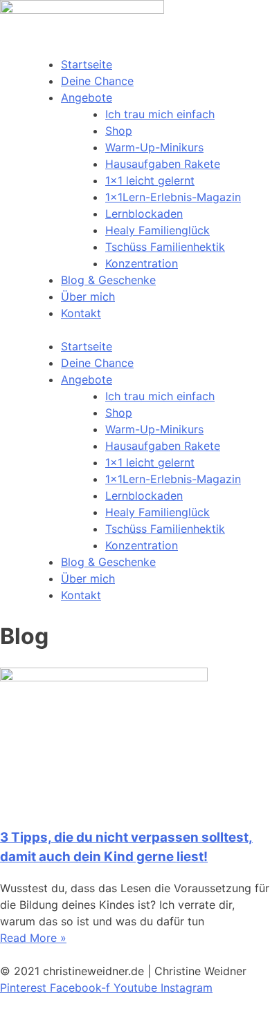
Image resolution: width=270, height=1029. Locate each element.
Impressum (28, 1004)
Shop (118, 131)
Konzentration (141, 263)
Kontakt (81, 313)
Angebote (86, 97)
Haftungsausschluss (55, 1021)
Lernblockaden (144, 213)
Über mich (88, 296)
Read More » (33, 938)
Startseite (86, 64)
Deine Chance (97, 81)
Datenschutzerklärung (124, 1004)
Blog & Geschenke (108, 280)
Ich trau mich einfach (160, 114)
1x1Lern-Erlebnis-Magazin (173, 197)
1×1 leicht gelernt (150, 180)
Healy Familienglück (157, 230)
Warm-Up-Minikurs (154, 147)
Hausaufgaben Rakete (162, 164)
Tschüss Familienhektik (165, 247)
